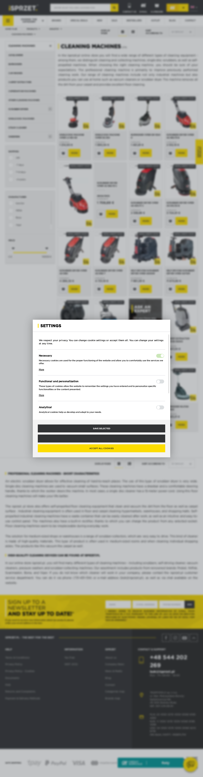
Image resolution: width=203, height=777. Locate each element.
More (41, 369)
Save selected (101, 428)
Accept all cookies (101, 448)
